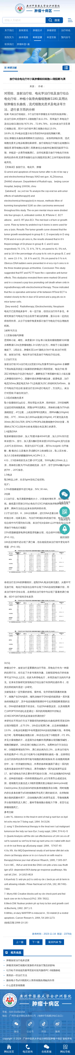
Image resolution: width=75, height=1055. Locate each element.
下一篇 (36, 942)
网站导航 (65, 1051)
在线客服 (47, 1051)
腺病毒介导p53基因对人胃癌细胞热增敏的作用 (30, 980)
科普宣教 (51, 37)
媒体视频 (23, 37)
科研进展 (37, 37)
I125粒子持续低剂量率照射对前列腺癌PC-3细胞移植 (33, 970)
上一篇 (19, 942)
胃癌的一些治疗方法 (16, 975)
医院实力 (9, 37)
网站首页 (9, 1051)
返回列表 (53, 942)
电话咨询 (28, 1051)
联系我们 (9, 44)
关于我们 (9, 30)
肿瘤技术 (37, 30)
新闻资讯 (23, 30)
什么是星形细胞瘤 (15, 985)
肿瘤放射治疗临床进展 (17, 960)
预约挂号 (65, 37)
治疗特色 (65, 30)
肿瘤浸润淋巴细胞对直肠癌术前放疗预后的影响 (30, 965)
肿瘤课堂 (51, 30)
